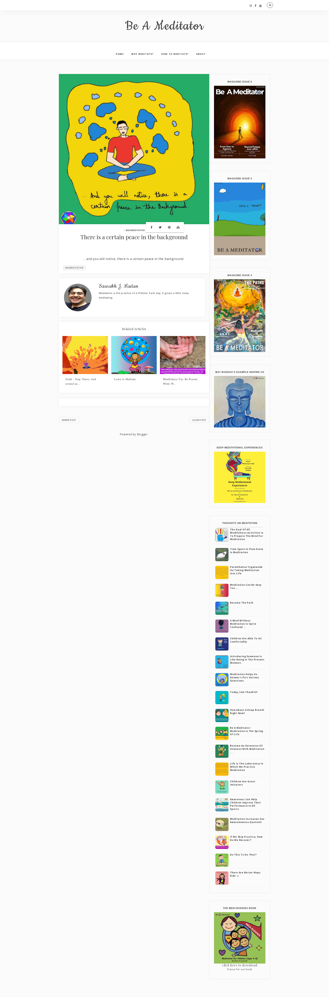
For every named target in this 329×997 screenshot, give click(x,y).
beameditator (135, 230)
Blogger (142, 434)
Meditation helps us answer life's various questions (244, 677)
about (201, 53)
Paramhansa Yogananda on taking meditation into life (246, 570)
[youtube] (260, 5)
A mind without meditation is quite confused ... (243, 624)
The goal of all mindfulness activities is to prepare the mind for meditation (247, 534)
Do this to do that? (243, 854)
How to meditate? (175, 53)
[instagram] (251, 5)
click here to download (239, 965)
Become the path (241, 602)
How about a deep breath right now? (247, 711)
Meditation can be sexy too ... (246, 586)
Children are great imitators (242, 783)
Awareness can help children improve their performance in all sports (245, 804)
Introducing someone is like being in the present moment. (247, 659)
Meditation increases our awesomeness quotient (247, 820)
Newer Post (69, 420)
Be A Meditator (164, 26)
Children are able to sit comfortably (246, 640)
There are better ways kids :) (245, 874)
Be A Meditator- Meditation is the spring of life (246, 731)
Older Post (199, 420)
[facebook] (255, 5)
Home (120, 53)
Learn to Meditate (125, 379)
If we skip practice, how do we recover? (246, 838)
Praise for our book (239, 969)
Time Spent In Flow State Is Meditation (246, 550)
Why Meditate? (142, 53)
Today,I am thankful (243, 692)
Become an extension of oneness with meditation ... (247, 749)
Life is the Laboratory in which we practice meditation (246, 767)
